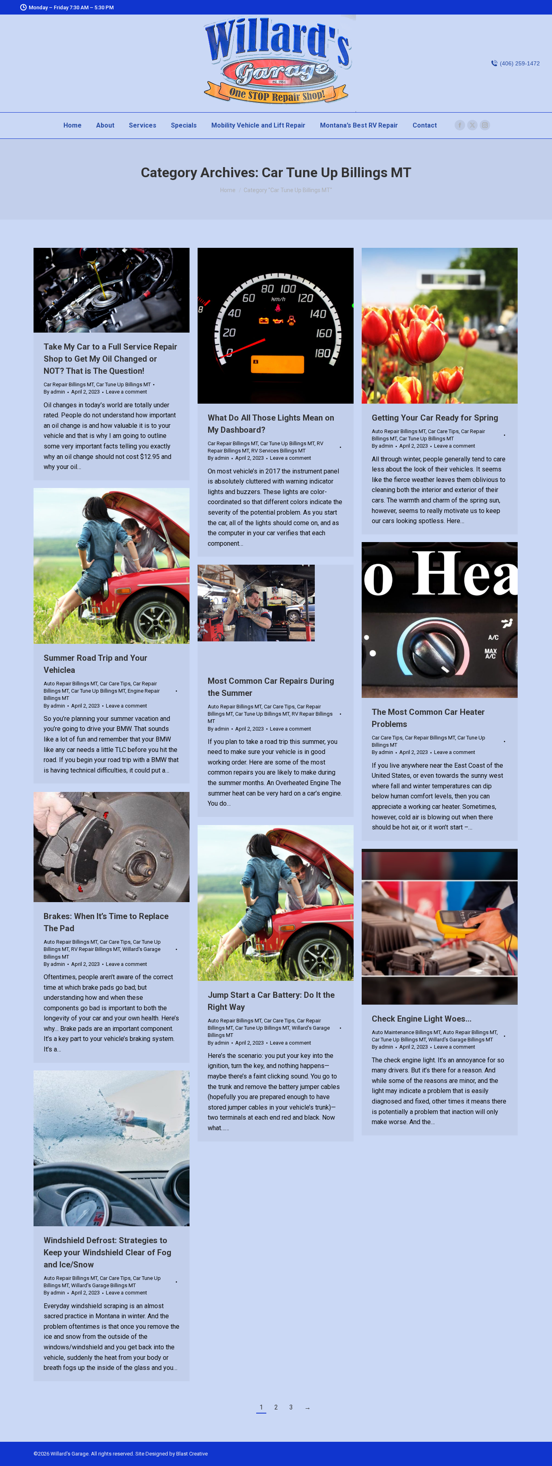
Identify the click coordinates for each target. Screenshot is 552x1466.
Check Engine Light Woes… (422, 1019)
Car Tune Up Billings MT (123, 384)
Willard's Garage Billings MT (460, 1040)
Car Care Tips (443, 431)
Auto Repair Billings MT (399, 431)
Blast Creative (192, 1454)
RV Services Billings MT (278, 451)
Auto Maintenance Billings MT (406, 1032)
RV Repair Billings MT (95, 949)
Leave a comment (126, 392)
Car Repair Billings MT (69, 384)
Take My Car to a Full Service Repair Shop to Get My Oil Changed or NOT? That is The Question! (110, 359)
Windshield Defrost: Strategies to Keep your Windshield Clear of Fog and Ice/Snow (107, 1252)
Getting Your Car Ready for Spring (435, 418)
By (54, 392)
